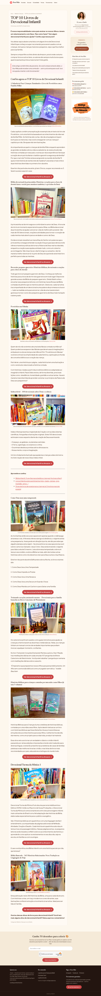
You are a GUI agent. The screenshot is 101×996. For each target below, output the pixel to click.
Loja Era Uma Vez (42, 977)
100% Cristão (52, 799)
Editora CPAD (59, 426)
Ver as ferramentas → (74, 987)
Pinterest (81, 973)
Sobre (55, 2)
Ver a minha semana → (81, 48)
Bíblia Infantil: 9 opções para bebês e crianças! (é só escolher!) (38, 478)
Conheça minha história (82, 32)
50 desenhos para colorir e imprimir (81, 59)
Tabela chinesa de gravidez (79, 70)
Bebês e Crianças (19, 13)
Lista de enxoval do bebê (78, 65)
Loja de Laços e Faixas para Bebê (46, 973)
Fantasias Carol (42, 975)
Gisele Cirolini (26, 26)
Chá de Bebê (36, 2)
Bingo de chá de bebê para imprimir (81, 67)
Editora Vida (52, 341)
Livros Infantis (28, 922)
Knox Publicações (53, 532)
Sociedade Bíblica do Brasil (43, 892)
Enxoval (29, 2)
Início (12, 13)
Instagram (68, 973)
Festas (42, 2)
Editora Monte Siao (56, 126)
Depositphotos (52, 980)
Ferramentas (49, 2)
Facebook (75, 973)
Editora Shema (53, 634)
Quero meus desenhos (50, 960)
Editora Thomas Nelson (56, 219)
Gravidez (23, 2)
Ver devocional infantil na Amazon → (38, 177)
